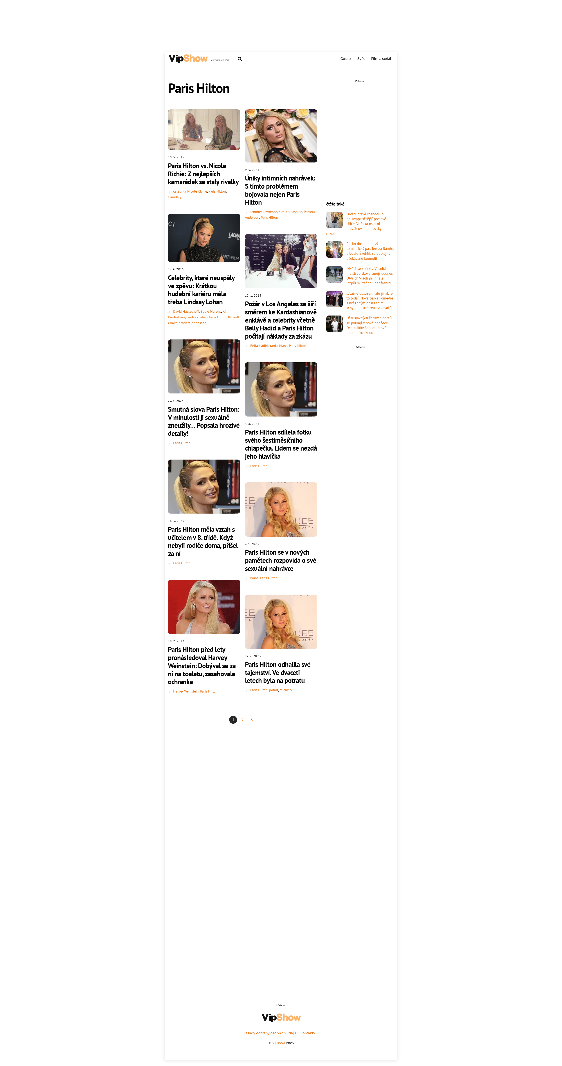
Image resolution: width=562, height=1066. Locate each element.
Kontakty (308, 1033)
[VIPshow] (188, 61)
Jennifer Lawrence (263, 211)
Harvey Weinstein (186, 691)
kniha (254, 578)
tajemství (286, 690)
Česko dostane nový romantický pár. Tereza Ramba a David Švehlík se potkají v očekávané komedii (370, 251)
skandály (174, 197)
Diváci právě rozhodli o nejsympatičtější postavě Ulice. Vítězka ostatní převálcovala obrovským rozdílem (356, 224)
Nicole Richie (197, 191)
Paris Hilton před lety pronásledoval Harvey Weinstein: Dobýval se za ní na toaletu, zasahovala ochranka (202, 665)
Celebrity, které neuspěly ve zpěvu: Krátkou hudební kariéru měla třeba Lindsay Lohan (201, 289)
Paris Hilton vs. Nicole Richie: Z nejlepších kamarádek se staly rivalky (203, 173)
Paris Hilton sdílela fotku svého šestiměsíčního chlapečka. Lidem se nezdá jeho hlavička (281, 444)
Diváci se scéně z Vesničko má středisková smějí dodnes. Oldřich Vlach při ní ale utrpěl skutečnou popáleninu (369, 276)
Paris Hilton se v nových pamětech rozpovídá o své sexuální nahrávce (280, 560)
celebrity (179, 191)
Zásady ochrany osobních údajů (269, 1033)
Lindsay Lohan (197, 317)
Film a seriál (381, 59)
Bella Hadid (259, 345)
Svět (361, 59)
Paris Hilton (217, 191)
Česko (345, 59)
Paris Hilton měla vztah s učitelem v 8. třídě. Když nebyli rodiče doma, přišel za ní (203, 541)
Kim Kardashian (290, 211)
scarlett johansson (192, 323)
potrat (273, 690)
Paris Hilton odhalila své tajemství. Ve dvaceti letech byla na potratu (277, 672)
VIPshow (278, 1043)
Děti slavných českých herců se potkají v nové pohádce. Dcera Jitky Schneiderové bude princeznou (369, 325)
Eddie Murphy (210, 311)
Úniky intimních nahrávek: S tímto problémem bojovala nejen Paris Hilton (280, 190)
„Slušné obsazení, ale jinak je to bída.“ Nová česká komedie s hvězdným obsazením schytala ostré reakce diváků (369, 300)
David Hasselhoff (186, 311)
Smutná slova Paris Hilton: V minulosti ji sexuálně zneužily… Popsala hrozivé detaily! (204, 421)
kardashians (278, 345)
